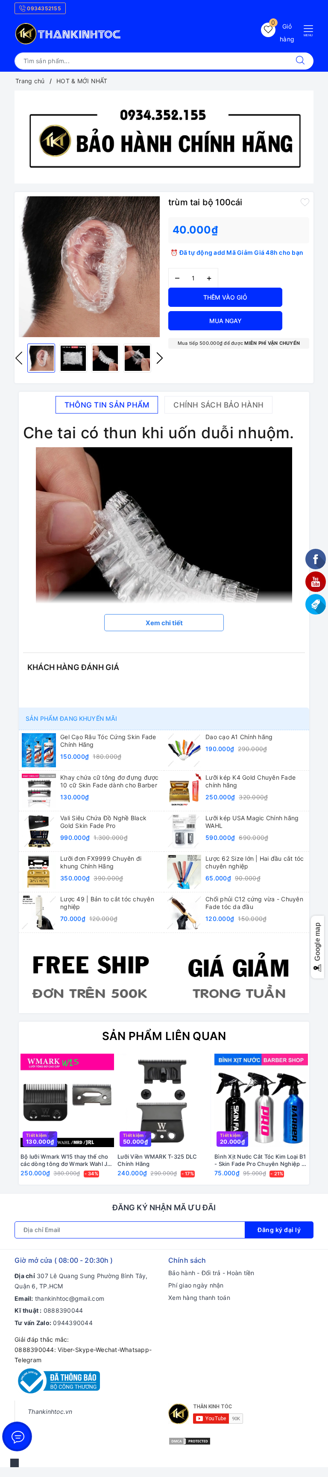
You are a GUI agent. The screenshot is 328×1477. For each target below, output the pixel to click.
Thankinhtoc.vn (50, 1411)
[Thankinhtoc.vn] (68, 32)
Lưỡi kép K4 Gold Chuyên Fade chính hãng (250, 781)
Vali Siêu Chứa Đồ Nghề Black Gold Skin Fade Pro (103, 821)
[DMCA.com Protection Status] (189, 1440)
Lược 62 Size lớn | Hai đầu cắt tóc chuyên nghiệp (254, 862)
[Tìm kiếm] (300, 61)
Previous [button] (18, 358)
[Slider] (164, 137)
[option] (164, 137)
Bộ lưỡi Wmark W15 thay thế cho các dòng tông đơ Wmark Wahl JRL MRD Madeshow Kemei (67, 1160)
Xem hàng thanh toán (199, 1297)
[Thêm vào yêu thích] (305, 201)
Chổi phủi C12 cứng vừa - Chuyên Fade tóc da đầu (254, 902)
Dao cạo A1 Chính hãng (238, 736)
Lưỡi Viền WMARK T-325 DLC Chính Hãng (157, 1160)
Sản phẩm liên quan (164, 1036)
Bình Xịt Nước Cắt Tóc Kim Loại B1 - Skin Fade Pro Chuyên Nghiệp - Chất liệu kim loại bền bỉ (260, 1160)
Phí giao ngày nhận (196, 1285)
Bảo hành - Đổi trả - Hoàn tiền (211, 1272)
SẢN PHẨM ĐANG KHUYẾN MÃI (71, 718)
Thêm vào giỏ (225, 297)
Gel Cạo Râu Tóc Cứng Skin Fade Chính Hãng (108, 740)
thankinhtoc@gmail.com (69, 1298)
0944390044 (73, 1322)
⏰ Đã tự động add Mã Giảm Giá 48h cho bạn (236, 252)
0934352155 (43, 8)
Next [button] (159, 358)
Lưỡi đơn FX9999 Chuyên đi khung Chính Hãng (100, 862)
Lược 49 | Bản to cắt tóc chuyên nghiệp (107, 902)
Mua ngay (225, 320)
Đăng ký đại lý (279, 1229)
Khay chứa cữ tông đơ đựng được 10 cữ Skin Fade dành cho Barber (109, 781)
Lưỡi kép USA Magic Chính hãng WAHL (252, 821)
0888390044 (63, 1310)
